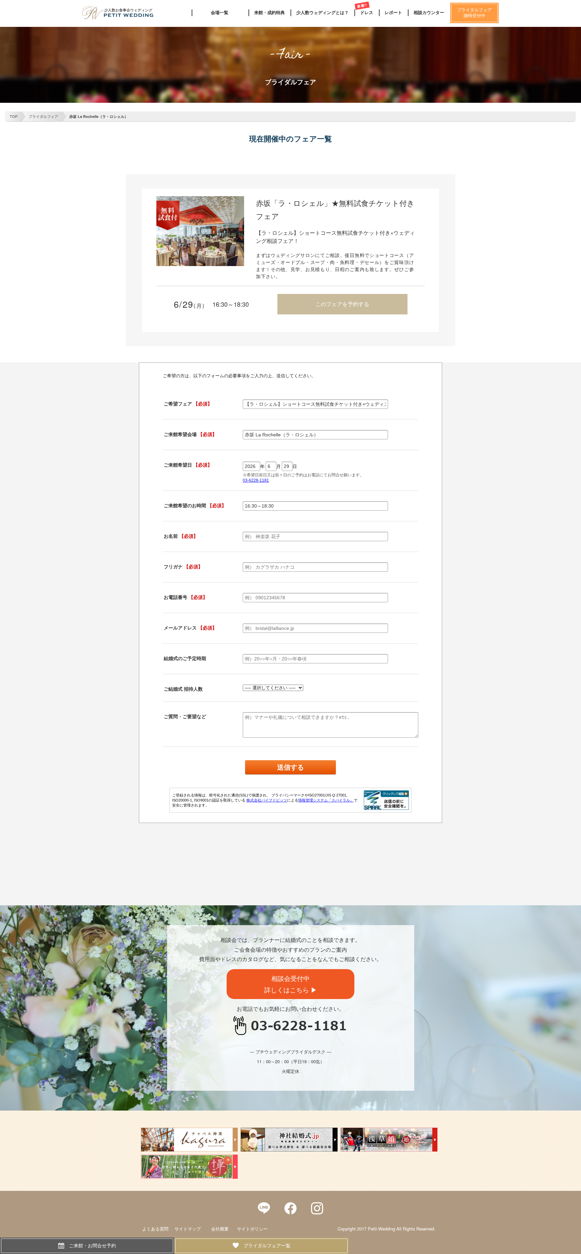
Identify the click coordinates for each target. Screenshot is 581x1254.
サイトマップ (188, 1228)
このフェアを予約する (342, 304)
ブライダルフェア (43, 116)
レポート (393, 12)
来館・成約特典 (269, 12)
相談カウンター (429, 12)
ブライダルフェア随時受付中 (474, 12)
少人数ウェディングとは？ (322, 12)
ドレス (366, 12)
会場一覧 (219, 12)
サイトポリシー (252, 1228)
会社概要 (220, 1228)
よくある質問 (155, 1228)
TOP (13, 116)
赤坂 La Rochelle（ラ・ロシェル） (98, 116)
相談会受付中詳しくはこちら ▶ (290, 984)
